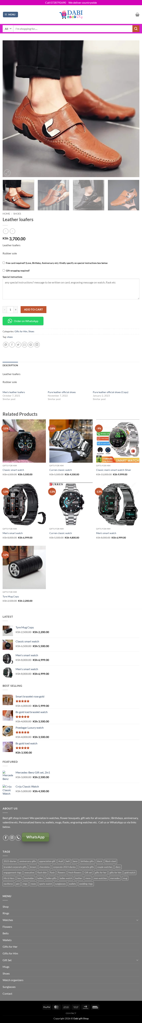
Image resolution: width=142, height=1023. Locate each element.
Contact (7, 993)
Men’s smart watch (13, 533)
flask (52, 872)
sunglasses (60, 883)
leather (78, 878)
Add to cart (33, 309)
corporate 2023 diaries (64, 867)
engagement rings (12, 872)
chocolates (44, 867)
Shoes (17, 213)
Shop (6, 906)
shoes (10, 337)
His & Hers (9, 878)
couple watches (104, 867)
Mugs (6, 966)
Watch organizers (13, 980)
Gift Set (7, 960)
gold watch (130, 872)
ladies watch (66, 878)
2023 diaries (10, 861)
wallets (72, 883)
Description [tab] (10, 365)
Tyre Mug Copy (11, 596)
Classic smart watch (13, 469)
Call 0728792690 (55, 2)
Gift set (88, 872)
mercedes (115, 878)
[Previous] (10, 108)
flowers (61, 872)
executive (29, 872)
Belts (6, 933)
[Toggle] (137, 920)
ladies (40, 878)
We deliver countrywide (82, 2)
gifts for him (115, 872)
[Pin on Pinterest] (31, 345)
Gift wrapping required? (18, 270)
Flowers (7, 926)
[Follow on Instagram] (12, 838)
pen (18, 883)
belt (68, 861)
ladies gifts (51, 878)
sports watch (45, 883)
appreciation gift (47, 861)
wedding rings (86, 883)
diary (118, 867)
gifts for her (100, 872)
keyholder (29, 878)
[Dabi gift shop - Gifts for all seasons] (71, 14)
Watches (8, 920)
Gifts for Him (21, 331)
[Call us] (18, 838)
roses (33, 883)
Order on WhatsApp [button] (26, 321)
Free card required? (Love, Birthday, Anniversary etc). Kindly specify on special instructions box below (57, 263)
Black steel (110, 861)
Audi (60, 861)
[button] (10, 14)
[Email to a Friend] (24, 345)
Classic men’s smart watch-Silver (113, 469)
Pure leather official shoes (62, 392)
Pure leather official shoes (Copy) (110, 392)
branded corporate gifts (15, 867)
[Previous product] (12, 231)
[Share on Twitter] (18, 345)
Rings (6, 913)
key (19, 878)
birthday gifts (87, 861)
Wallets (7, 940)
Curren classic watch (60, 469)
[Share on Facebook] (12, 345)
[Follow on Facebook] (6, 838)
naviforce (8, 883)
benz (75, 861)
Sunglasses (9, 986)
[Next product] (5, 231)
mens (88, 878)
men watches (100, 878)
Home (6, 213)
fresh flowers (74, 872)
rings (25, 883)
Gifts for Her (10, 946)
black (99, 861)
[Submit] (135, 28)
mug (125, 878)
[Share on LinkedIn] (37, 345)
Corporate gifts (86, 867)
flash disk (42, 872)
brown (33, 867)
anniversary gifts (27, 861)
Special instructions (12, 276)
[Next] (132, 108)
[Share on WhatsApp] (6, 345)
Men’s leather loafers (14, 392)
